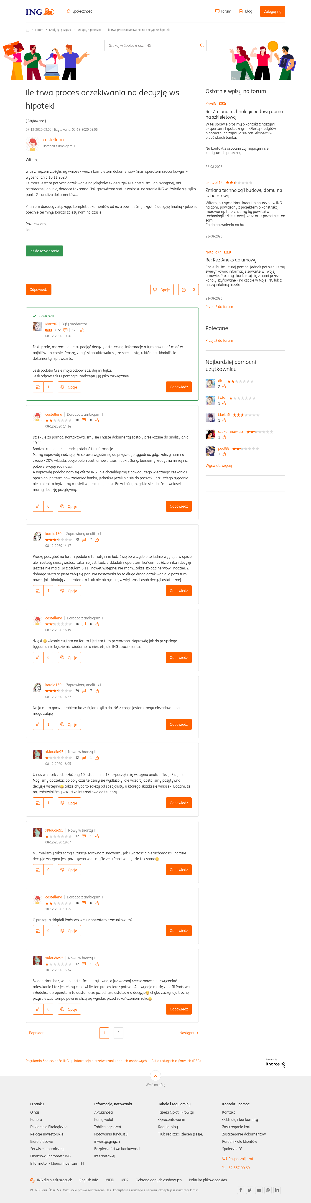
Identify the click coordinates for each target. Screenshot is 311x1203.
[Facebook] (240, 1190)
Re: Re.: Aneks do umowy (231, 260)
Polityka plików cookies (208, 1180)
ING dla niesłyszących (54, 1180)
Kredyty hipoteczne (89, 29)
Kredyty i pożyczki (60, 29)
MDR (124, 1180)
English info (88, 1180)
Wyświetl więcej (219, 465)
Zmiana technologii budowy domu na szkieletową (244, 193)
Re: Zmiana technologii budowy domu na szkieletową (244, 114)
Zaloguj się (272, 11)
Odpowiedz (39, 289)
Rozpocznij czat (241, 1158)
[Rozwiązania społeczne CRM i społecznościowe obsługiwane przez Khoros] (275, 1062)
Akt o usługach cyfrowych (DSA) (176, 1061)
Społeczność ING (27, 29)
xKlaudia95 (54, 751)
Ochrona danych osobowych (159, 1180)
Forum (226, 11)
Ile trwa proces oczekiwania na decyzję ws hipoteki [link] (138, 29)
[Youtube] (259, 1190)
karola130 (53, 533)
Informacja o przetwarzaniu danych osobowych (110, 1061)
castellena (53, 139)
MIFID (109, 1180)
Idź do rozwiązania (44, 251)
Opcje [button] (165, 289)
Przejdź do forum (219, 306)
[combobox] (155, 45)
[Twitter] (249, 1190)
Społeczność (82, 11)
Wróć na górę (155, 1085)
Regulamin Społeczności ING (47, 1061)
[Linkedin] (277, 1190)
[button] (183, 289)
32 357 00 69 (239, 1168)
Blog (248, 11)
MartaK (51, 324)
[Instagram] (268, 1190)
